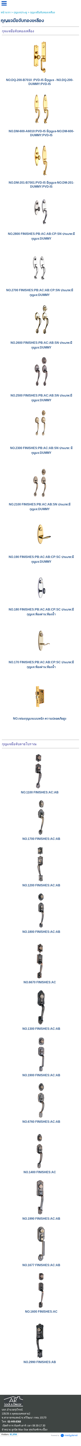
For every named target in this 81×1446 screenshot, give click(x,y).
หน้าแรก (6, 12)
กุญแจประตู (20, 12)
